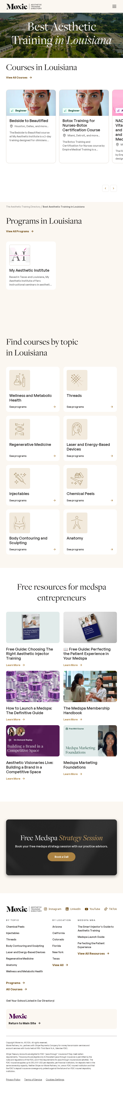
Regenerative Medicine (19, 958)
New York (58, 952)
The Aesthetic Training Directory (23, 206)
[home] (24, 6)
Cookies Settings (55, 1079)
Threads (11, 939)
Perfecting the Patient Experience (91, 945)
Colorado (58, 939)
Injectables (12, 933)
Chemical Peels (15, 926)
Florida (56, 945)
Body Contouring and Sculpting (25, 945)
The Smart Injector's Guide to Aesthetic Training (96, 928)
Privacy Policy (13, 1079)
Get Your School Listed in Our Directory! (30, 1000)
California (58, 933)
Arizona (57, 926)
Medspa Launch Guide (91, 936)
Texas (56, 958)
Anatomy (11, 965)
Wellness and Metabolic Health (24, 971)
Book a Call (61, 856)
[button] (114, 6)
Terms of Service (33, 1079)
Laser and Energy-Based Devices (25, 952)
